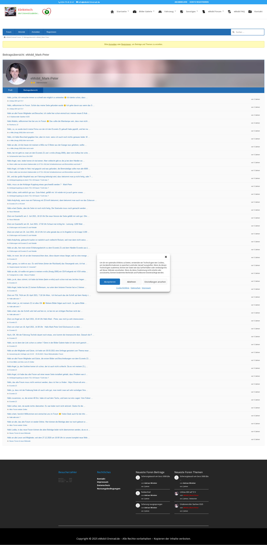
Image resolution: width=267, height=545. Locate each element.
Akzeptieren (110, 281)
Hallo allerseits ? (14, 298)
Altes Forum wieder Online (18, 409)
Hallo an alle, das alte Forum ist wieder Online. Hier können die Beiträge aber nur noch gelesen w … (47, 422)
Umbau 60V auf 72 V (16, 101)
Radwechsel (146, 492)
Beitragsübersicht (31, 90)
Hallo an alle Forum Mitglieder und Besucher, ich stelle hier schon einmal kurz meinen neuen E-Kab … (48, 113)
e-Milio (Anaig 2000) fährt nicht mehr (21, 132)
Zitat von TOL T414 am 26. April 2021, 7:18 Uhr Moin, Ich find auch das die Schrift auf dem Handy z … (49, 295)
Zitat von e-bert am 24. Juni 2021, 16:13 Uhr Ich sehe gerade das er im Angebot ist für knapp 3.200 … (48, 232)
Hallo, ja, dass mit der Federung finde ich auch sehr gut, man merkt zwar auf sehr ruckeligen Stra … (47, 390)
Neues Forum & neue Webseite (19, 433)
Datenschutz (135, 288)
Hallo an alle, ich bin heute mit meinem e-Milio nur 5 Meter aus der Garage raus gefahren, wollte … (47, 145)
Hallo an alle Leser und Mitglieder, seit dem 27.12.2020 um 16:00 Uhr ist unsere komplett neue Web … (48, 438)
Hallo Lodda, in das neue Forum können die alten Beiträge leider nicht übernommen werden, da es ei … (48, 430)
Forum (8, 32)
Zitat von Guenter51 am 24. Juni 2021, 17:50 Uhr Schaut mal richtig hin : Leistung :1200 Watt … (46, 224)
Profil (10, 90)
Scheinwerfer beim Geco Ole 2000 (21, 156)
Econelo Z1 (13, 259)
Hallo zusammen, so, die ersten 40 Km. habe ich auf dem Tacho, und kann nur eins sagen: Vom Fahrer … (50, 398)
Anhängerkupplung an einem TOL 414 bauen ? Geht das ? (29, 180)
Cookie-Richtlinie (122, 288)
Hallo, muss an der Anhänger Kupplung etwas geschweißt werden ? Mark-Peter (39, 184)
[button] (166, 256)
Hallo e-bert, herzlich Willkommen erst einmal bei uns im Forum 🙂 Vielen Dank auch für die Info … (47, 414)
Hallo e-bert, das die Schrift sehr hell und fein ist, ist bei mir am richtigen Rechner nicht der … (45, 311)
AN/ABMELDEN (181, 2)
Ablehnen (131, 281)
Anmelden (36, 32)
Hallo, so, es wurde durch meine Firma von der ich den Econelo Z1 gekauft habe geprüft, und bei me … (48, 129)
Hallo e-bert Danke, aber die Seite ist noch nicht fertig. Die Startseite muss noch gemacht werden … (47, 208)
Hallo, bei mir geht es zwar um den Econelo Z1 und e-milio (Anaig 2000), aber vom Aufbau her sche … (48, 153)
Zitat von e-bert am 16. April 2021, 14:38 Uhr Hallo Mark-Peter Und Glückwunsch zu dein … (44, 327)
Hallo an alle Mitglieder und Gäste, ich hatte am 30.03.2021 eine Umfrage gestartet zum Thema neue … (49, 351)
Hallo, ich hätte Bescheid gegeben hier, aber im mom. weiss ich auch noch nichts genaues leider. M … (48, 137)
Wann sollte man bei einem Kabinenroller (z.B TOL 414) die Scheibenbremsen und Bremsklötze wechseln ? (45, 164)
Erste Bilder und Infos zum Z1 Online (21, 362)
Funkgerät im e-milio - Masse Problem (22, 275)
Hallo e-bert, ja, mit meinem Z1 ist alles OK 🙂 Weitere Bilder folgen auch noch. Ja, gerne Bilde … (47, 303)
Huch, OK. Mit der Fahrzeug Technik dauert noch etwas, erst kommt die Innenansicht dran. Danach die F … (50, 335)
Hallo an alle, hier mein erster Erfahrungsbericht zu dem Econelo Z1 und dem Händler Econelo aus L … (48, 248)
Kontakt (101, 478)
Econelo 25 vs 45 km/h (17, 204)
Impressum (146, 288)
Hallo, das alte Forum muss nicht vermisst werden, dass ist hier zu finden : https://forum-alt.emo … (47, 382)
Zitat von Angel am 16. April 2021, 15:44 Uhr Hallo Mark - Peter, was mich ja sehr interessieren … (46, 319)
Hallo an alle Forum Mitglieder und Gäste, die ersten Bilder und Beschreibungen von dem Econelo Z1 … (49, 359)
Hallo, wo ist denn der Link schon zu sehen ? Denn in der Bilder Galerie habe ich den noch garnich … (48, 343)
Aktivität (21, 32)
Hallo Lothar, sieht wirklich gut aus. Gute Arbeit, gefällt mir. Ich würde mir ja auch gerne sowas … (46, 192)
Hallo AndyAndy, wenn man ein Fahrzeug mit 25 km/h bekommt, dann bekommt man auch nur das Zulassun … (52, 200)
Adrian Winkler (150, 483)
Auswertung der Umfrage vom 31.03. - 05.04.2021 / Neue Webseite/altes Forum (36, 354)
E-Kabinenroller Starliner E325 (19, 117)
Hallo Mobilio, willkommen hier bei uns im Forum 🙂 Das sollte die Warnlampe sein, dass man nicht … (48, 121)
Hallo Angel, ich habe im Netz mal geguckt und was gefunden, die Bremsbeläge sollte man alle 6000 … (48, 169)
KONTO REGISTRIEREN (199, 2)
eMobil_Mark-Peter (191, 495)
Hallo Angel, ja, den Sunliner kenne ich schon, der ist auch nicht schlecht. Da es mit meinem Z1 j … (47, 366)
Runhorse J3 (13, 124)
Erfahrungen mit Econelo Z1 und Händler (23, 227)
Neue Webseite (14, 211)
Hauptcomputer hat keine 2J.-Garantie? (22, 267)
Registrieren (51, 32)
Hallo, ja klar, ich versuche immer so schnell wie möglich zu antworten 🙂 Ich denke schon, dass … (47, 97)
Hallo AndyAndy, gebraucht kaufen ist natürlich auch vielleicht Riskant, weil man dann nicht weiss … (47, 240)
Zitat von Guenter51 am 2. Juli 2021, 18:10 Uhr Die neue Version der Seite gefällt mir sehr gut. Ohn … (48, 216)
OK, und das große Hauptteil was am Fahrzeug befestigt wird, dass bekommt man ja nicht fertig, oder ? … (50, 177)
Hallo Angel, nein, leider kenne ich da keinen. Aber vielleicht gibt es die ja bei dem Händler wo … (46, 161)
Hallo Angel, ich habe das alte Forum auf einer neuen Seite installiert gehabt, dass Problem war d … (47, 374)
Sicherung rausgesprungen (151, 504)
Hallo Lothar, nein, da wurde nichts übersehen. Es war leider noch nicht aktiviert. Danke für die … (46, 406)
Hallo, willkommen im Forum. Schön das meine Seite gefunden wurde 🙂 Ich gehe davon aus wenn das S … (51, 105)
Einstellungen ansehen (155, 281)
